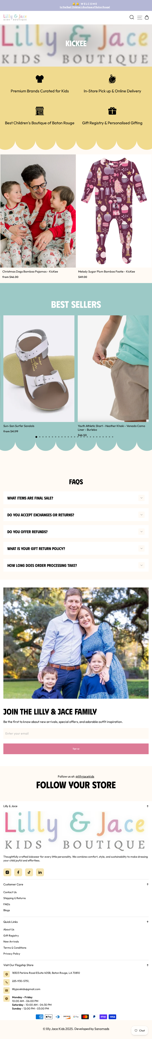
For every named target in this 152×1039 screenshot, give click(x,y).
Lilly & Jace (10, 806)
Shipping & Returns (14, 898)
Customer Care (13, 884)
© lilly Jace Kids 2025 (58, 1029)
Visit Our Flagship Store (18, 965)
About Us (8, 929)
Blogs (6, 910)
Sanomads (101, 1029)
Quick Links (10, 922)
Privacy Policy (11, 953)
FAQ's (6, 904)
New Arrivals (11, 941)
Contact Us (10, 892)
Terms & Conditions (14, 947)
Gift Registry (11, 935)
